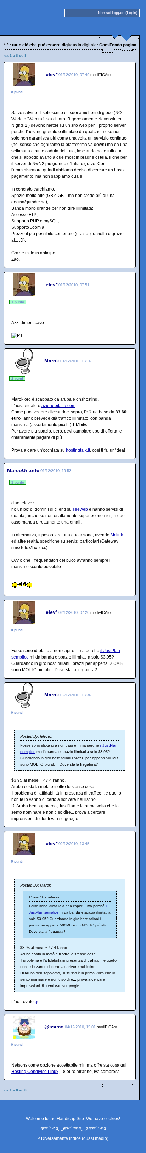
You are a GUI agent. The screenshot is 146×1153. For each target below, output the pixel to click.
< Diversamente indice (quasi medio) (73, 1138)
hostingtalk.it (78, 450)
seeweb (80, 509)
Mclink (117, 534)
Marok (51, 360)
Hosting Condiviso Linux (34, 1071)
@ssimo (54, 1026)
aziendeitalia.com (58, 405)
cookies (111, 1118)
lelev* (50, 74)
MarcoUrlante (23, 470)
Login (131, 13)
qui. (38, 1001)
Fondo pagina (123, 45)
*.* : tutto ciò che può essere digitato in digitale (50, 45)
